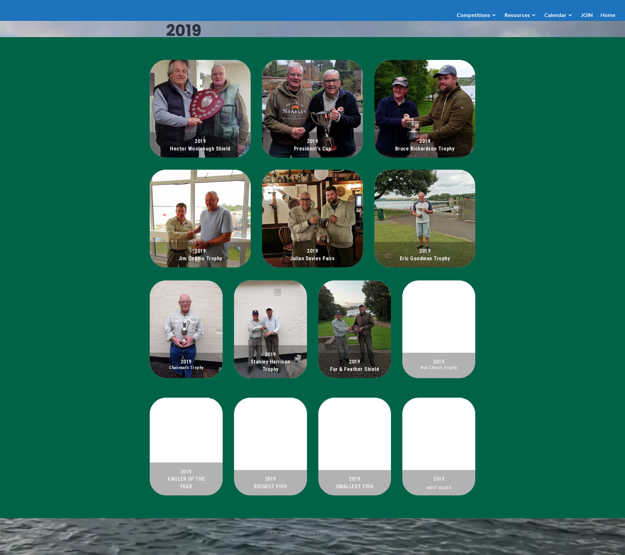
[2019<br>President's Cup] (312, 109)
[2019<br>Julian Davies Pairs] (312, 218)
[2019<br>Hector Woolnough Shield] (200, 109)
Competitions (473, 15)
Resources (517, 15)
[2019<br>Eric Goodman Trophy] (424, 218)
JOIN (587, 15)
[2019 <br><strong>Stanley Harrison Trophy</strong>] (270, 329)
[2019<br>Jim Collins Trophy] (200, 218)
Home (608, 15)
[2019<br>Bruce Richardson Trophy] (424, 109)
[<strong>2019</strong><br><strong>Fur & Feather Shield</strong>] (354, 329)
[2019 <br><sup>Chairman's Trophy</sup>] (186, 329)
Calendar (555, 15)
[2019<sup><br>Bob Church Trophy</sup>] (438, 329)
